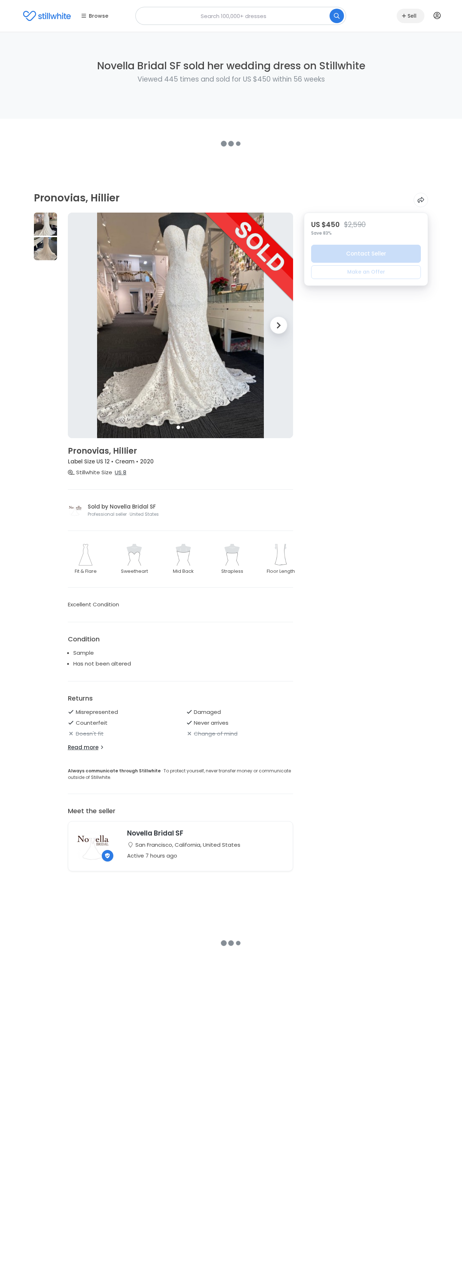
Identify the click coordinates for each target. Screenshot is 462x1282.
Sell (412, 15)
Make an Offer (366, 271)
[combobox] (241, 16)
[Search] (337, 16)
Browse (98, 15)
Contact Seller (366, 253)
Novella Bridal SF (155, 833)
